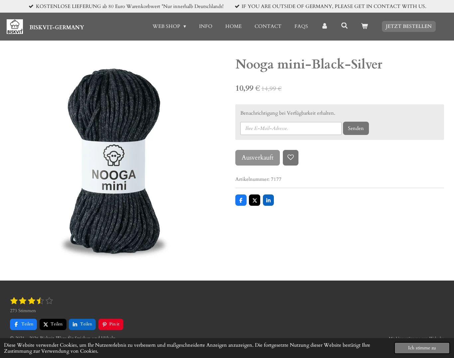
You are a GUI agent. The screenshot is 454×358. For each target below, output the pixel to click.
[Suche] (344, 26)
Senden (356, 128)
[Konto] (324, 26)
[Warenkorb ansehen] (364, 26)
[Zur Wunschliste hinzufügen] (290, 158)
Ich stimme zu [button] (422, 348)
